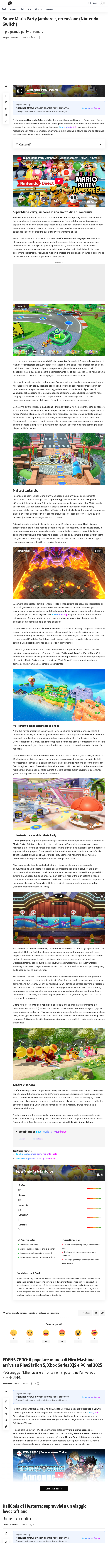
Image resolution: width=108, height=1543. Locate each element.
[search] (90, 3)
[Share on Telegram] (6, 115)
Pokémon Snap (60, 614)
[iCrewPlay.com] (9, 3)
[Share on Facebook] (6, 96)
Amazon (22, 1139)
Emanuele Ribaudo (10, 1524)
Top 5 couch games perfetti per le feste (36, 1154)
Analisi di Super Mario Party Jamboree (35, 1158)
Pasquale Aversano (11, 37)
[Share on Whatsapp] (6, 108)
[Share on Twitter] (6, 102)
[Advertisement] (54, 62)
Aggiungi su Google (91, 108)
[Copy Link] (6, 121)
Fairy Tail (93, 1412)
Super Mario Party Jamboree (51, 1131)
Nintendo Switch (67, 127)
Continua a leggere (54, 1488)
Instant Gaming (38, 1139)
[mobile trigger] (5, 3)
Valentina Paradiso (11, 1383)
